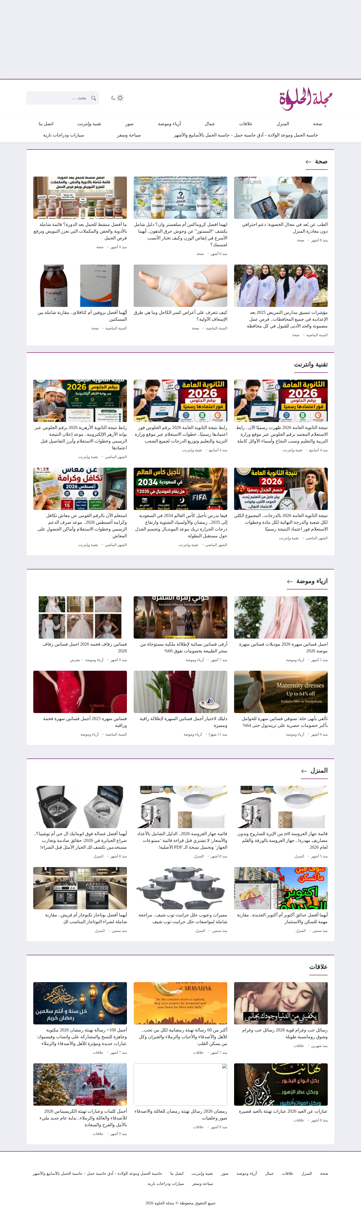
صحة (321, 161)
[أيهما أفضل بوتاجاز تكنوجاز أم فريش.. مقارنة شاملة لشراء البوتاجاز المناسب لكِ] (80, 901)
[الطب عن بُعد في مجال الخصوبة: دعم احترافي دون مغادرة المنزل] (281, 217)
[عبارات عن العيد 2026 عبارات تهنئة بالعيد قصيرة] (281, 1100)
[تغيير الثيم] (117, 98)
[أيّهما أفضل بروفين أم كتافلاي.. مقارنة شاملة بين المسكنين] (80, 302)
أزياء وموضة (295, 660)
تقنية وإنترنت (293, 450)
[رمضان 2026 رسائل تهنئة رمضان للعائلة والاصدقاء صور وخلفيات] (180, 1100)
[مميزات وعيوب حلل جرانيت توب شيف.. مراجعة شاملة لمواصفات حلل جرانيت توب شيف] (180, 901)
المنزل (319, 770)
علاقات (299, 1046)
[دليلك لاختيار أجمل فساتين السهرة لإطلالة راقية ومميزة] (180, 704)
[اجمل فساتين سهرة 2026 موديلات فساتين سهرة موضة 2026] (281, 630)
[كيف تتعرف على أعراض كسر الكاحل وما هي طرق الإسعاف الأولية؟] (180, 302)
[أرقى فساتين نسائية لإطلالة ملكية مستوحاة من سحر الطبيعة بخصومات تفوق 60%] (180, 630)
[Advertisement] (192, 39)
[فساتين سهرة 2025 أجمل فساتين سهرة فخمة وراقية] (80, 704)
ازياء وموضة (312, 580)
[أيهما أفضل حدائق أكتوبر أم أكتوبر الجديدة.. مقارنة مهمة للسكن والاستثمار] (281, 901)
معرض (75, 660)
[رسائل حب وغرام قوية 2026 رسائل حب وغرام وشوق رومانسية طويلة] (281, 1019)
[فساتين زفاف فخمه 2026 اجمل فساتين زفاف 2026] (80, 630)
